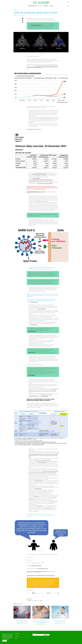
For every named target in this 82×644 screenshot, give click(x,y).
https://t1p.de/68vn (32, 331)
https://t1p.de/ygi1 (34, 324)
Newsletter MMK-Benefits (36, 25)
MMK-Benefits (36, 600)
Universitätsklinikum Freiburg (42, 568)
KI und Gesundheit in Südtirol (60, 621)
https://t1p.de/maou (36, 178)
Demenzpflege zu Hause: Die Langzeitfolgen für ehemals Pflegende (41, 622)
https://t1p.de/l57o (42, 308)
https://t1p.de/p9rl (38, 480)
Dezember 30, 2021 (16, 15)
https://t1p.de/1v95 (34, 302)
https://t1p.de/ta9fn (42, 462)
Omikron (41, 600)
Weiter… (48, 586)
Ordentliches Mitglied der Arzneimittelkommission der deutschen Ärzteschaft (40, 575)
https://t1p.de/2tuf (31, 352)
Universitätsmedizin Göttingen (35, 565)
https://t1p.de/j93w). (49, 183)
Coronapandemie (30, 600)
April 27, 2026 (63, 623)
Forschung (15, 9)
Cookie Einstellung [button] (5, 639)
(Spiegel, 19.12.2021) (36, 191)
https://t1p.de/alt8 (35, 174)
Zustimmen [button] (4, 640)
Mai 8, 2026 (44, 624)
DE (67, 2)
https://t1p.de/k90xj (42, 174)
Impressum (15, 638)
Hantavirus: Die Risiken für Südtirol (22, 621)
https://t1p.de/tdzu (38, 488)
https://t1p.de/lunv (31, 375)
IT (66, 2)
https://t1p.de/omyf (41, 183)
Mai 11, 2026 (25, 623)
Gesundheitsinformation (24, 620)
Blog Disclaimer (16, 633)
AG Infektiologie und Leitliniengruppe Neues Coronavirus (37, 571)
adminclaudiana (22, 15)
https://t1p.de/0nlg (44, 396)
